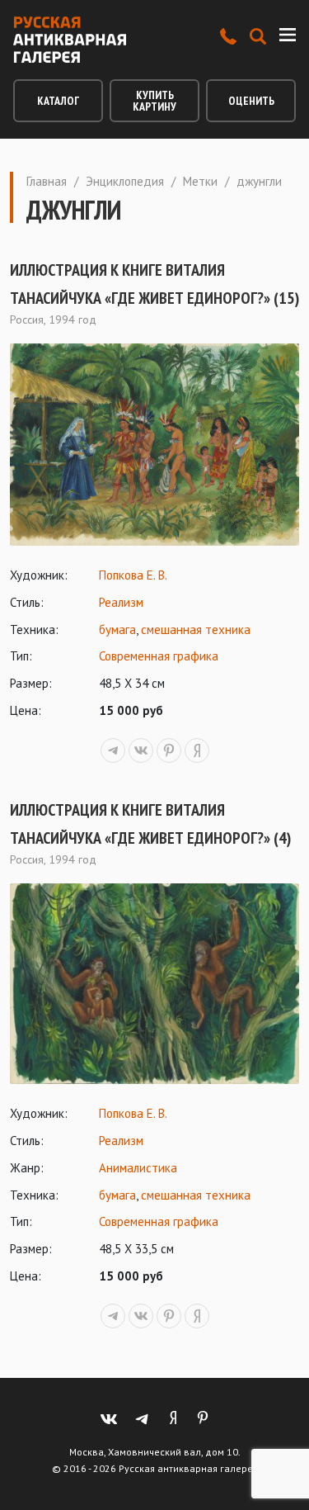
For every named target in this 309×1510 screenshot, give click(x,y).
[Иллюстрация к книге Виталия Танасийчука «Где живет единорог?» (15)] (154, 444)
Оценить (251, 100)
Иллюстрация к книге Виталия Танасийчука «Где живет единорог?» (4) (150, 824)
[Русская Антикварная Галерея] (69, 40)
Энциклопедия (125, 181)
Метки (200, 181)
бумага (117, 629)
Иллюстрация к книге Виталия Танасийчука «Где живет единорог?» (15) (154, 284)
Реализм (121, 602)
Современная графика (158, 656)
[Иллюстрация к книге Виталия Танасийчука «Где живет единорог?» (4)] (154, 983)
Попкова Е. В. (133, 575)
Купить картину (154, 101)
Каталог (58, 100)
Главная (46, 181)
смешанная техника (195, 629)
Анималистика (138, 1168)
